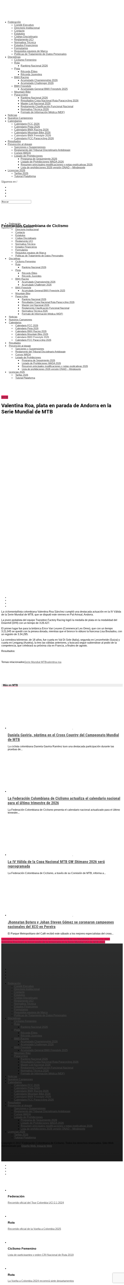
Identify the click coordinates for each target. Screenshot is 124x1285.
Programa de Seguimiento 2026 (39, 158)
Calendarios (15, 121)
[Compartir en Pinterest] (65, 603)
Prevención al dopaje (20, 144)
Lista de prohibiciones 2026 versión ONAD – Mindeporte (53, 167)
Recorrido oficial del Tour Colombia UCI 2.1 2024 (36, 1202)
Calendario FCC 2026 (27, 124)
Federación (14, 22)
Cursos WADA (22, 153)
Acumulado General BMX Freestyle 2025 (44, 89)
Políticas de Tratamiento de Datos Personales (40, 54)
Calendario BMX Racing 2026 (31, 129)
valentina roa (53, 662)
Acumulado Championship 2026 (39, 80)
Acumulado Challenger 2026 (37, 83)
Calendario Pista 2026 (27, 126)
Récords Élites (29, 71)
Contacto (19, 30)
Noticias (12, 115)
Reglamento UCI (23, 39)
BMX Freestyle (22, 86)
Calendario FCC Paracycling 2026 (34, 138)
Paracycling (21, 94)
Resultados (14, 141)
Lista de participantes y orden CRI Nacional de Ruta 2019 (41, 1254)
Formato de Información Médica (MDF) (43, 112)
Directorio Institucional (27, 28)
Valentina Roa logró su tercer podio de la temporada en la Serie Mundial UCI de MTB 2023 (53, 942)
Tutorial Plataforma (25, 176)
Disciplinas (14, 57)
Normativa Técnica (25, 42)
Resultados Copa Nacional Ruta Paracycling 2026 (49, 100)
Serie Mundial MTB (35, 662)
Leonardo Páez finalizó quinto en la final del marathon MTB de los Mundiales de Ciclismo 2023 (55, 939)
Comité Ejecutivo (24, 25)
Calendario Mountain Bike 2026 (32, 132)
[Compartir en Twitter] (65, 600)
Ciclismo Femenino (25, 60)
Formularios (21, 48)
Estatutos (19, 33)
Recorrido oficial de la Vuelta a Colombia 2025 (34, 1228)
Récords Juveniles (31, 74)
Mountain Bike (22, 92)
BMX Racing (21, 77)
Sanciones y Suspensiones (30, 147)
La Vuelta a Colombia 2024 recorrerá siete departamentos (41, 1281)
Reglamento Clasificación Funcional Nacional (47, 106)
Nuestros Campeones (20, 118)
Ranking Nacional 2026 (34, 65)
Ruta (17, 62)
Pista (17, 68)
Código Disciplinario (26, 36)
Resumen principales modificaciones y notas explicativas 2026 (57, 164)
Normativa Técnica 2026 (35, 109)
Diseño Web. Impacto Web (36, 1146)
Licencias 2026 (16, 170)
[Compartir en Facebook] (65, 597)
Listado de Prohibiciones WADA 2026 (42, 161)
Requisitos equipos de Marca (31, 51)
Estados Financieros (26, 45)
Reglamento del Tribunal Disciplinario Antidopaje (42, 150)
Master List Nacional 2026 (36, 103)
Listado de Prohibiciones (28, 156)
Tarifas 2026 (21, 173)
